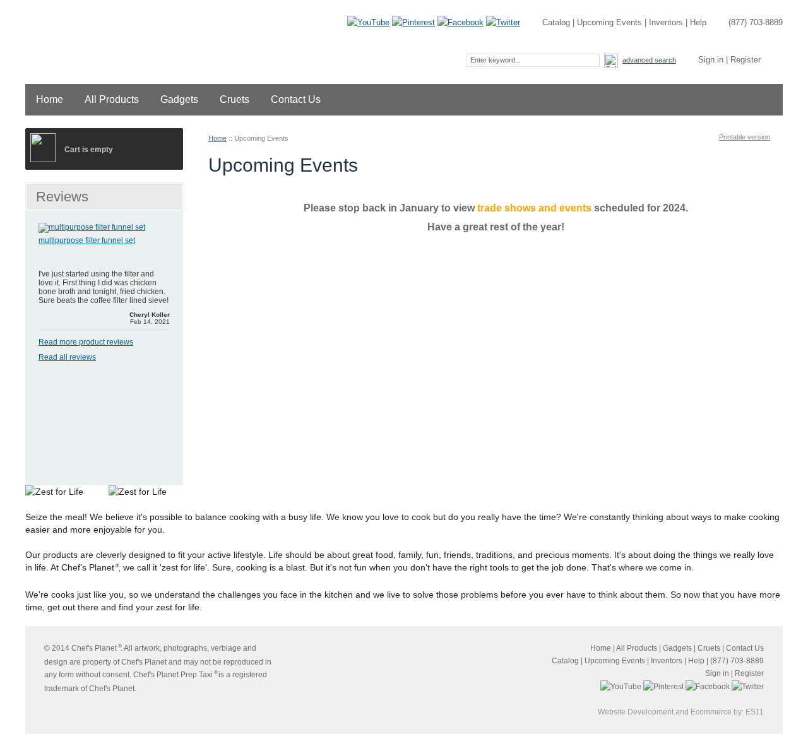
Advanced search (649, 60)
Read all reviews (67, 357)
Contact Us (296, 99)
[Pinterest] (413, 22)
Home (49, 99)
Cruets (234, 99)
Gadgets (179, 99)
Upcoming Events (609, 22)
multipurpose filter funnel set (87, 240)
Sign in (710, 59)
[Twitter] (503, 22)
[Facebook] (460, 22)
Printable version (744, 137)
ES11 (755, 711)
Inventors (666, 22)
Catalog (556, 22)
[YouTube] (368, 22)
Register (745, 59)
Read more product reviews (86, 342)
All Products (112, 99)
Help (698, 22)
